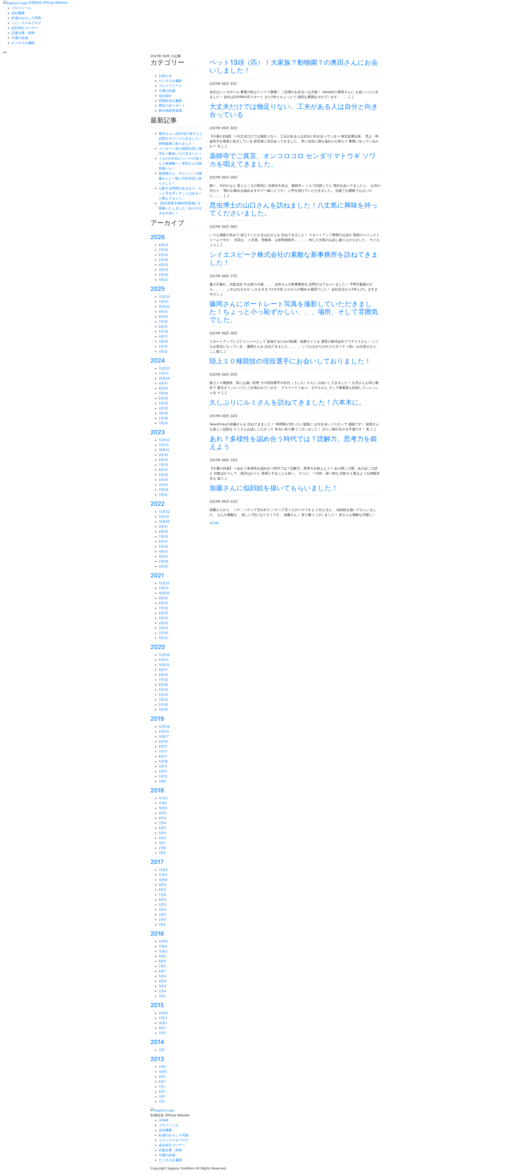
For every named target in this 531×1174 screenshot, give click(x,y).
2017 (157, 861)
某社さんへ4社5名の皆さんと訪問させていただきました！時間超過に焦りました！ (181, 138)
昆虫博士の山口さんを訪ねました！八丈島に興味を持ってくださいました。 (293, 209)
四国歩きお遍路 (170, 100)
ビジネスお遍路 (170, 81)
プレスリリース (170, 86)
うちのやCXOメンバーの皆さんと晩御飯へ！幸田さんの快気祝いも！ (180, 163)
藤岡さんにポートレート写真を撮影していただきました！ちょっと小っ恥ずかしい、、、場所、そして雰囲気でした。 (293, 312)
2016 (157, 933)
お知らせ (165, 76)
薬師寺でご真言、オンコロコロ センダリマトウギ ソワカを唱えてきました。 (292, 160)
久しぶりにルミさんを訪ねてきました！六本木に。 (287, 402)
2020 (157, 646)
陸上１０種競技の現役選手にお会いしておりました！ (290, 361)
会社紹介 (165, 95)
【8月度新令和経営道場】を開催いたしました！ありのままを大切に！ (180, 208)
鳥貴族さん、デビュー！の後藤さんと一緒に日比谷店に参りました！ (180, 178)
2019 (157, 718)
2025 (157, 288)
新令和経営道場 (170, 110)
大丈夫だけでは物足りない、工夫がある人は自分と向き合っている (293, 110)
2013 (157, 1058)
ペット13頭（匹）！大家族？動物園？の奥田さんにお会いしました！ (293, 66)
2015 (157, 1005)
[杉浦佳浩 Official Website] (162, 1110)
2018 (157, 790)
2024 (157, 360)
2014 (157, 1041)
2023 (157, 432)
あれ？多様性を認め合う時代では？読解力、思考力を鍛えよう (293, 443)
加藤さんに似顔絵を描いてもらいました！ (273, 488)
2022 (157, 503)
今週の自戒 (167, 91)
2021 (157, 575)
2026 (157, 237)
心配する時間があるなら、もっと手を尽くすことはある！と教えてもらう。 (180, 193)
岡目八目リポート (172, 105)
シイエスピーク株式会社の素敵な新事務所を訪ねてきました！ (293, 258)
